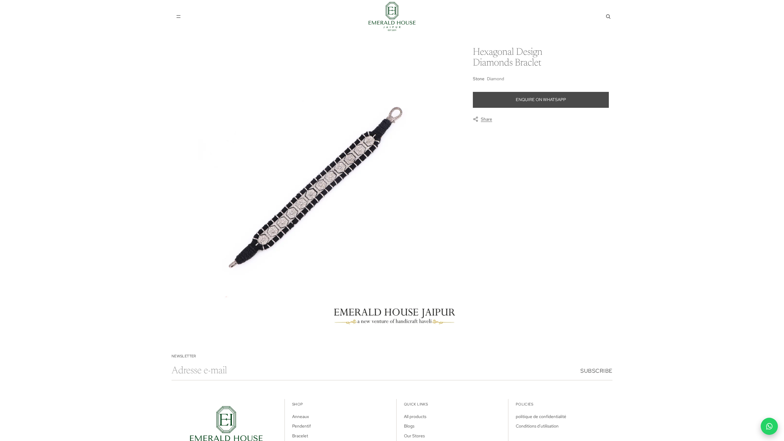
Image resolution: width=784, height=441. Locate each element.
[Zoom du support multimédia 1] (317, 187)
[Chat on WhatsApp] (769, 426)
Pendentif (301, 426)
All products (415, 416)
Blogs (409, 426)
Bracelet (300, 435)
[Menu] (179, 16)
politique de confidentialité (541, 416)
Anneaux (300, 416)
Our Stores (414, 435)
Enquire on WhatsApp (541, 99)
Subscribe (596, 370)
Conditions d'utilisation (537, 426)
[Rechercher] (608, 16)
